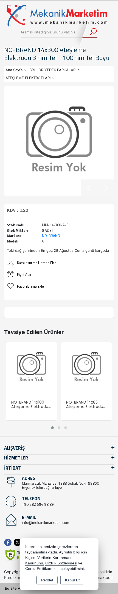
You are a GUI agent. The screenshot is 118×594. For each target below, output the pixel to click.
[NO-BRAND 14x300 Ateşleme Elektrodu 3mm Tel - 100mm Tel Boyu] (59, 141)
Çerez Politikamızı (41, 569)
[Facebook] (9, 542)
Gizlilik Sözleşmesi (61, 563)
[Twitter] (18, 542)
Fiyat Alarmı (26, 274)
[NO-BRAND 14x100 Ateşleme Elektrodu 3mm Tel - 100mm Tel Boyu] (31, 367)
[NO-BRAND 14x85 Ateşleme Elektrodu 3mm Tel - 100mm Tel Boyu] (86, 367)
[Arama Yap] (89, 32)
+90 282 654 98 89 (38, 504)
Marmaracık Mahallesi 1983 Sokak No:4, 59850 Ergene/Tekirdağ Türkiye (60, 485)
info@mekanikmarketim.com (45, 522)
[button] (52, 427)
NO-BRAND (51, 235)
